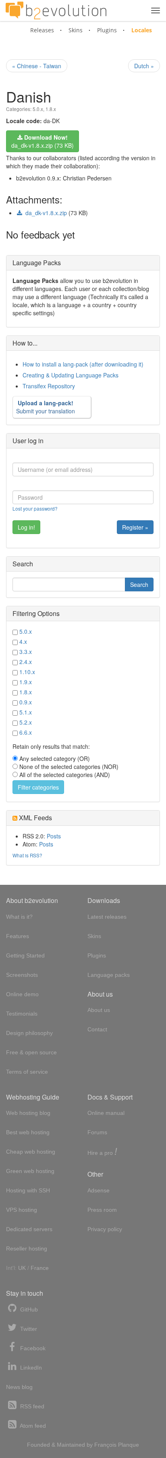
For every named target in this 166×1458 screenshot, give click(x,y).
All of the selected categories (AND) (64, 775)
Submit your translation (45, 407)
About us (98, 1010)
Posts (54, 836)
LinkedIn (30, 1367)
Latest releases (107, 916)
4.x (23, 641)
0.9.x (25, 702)
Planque (128, 1444)
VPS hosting (21, 1210)
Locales (141, 30)
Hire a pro (102, 1152)
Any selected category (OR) (54, 758)
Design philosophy (29, 1033)
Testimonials (21, 1013)
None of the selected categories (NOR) (68, 767)
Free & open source (31, 1052)
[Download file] (20, 213)
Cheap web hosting (30, 1151)
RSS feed (31, 1406)
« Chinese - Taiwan (36, 66)
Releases (42, 30)
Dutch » (144, 66)
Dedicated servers (29, 1229)
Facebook (32, 1348)
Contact (97, 1029)
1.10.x (27, 672)
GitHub (28, 1309)
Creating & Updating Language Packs (70, 375)
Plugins (107, 30)
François (105, 1444)
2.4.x (25, 662)
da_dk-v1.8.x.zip (46, 213)
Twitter (28, 1329)
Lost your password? (35, 508)
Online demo (22, 994)
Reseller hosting (26, 1248)
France (40, 1268)
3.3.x (25, 651)
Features (17, 936)
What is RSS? (27, 855)
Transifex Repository (49, 386)
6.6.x (25, 732)
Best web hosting (28, 1132)
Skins (75, 30)
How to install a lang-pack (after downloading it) (83, 364)
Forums (97, 1132)
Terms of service (27, 1071)
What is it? (19, 916)
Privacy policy (104, 1229)
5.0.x (38, 108)
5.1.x (25, 712)
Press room (102, 1210)
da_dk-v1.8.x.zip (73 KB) (42, 141)
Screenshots (22, 975)
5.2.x (25, 722)
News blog (19, 1387)
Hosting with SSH (28, 1190)
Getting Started (25, 955)
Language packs (108, 975)
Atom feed (32, 1425)
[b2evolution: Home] (56, 10)
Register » (135, 527)
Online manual (105, 1113)
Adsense (98, 1190)
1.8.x (51, 108)
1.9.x (25, 682)
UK (22, 1268)
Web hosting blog (28, 1113)
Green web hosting (30, 1171)
